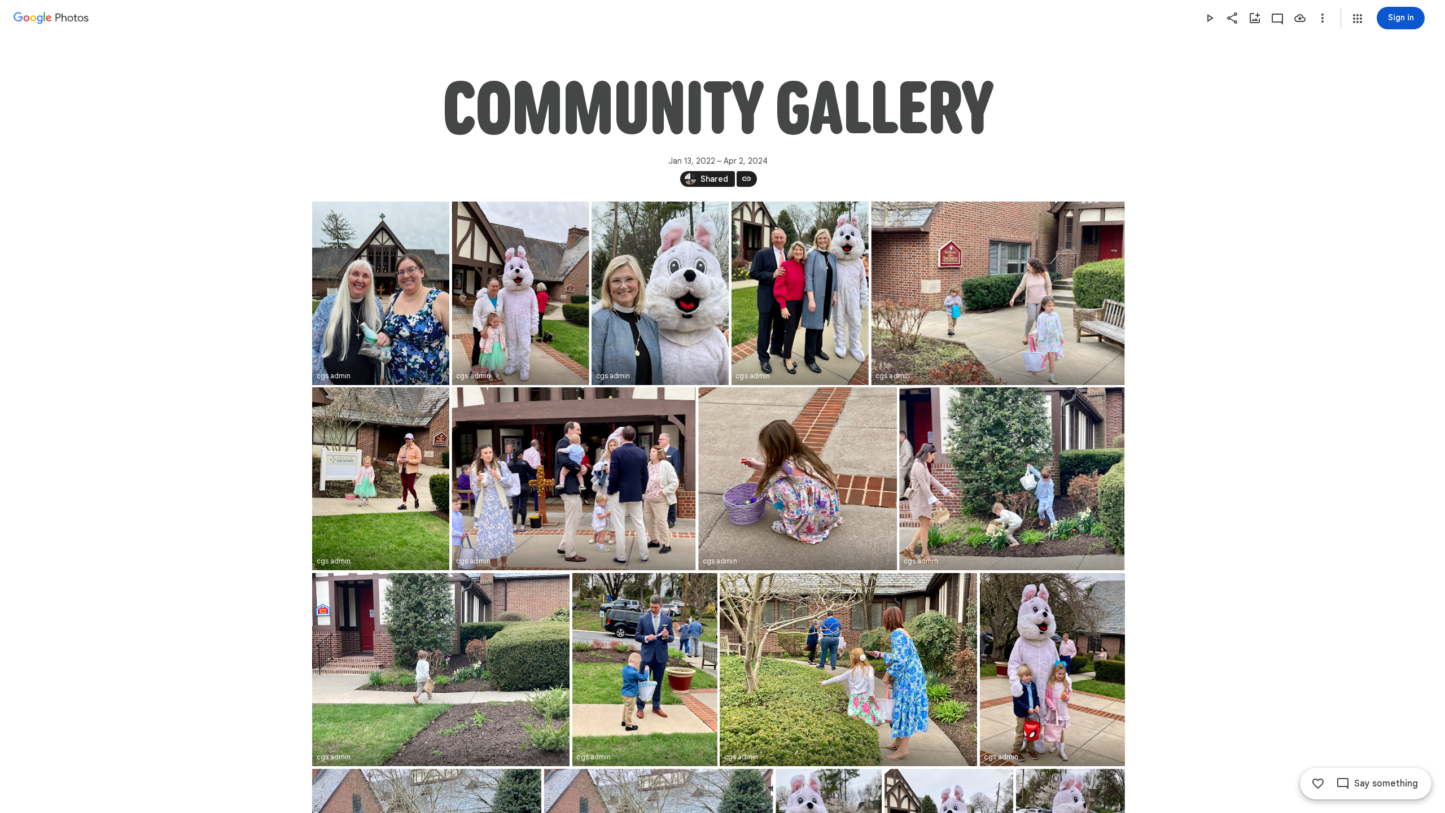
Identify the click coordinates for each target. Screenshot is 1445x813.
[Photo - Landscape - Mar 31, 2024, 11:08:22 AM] (1011, 478)
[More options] (1322, 18)
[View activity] (1277, 18)
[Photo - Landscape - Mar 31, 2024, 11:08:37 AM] (797, 478)
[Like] (1318, 783)
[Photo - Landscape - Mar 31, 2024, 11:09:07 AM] (573, 478)
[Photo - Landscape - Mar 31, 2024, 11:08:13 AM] (441, 669)
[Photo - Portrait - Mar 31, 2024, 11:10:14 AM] (799, 293)
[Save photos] (1300, 18)
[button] (1357, 18)
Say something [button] (1386, 783)
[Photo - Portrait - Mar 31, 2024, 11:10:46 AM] (520, 293)
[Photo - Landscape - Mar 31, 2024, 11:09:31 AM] (997, 293)
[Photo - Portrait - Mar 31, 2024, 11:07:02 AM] (644, 669)
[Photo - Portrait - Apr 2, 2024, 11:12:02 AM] (380, 293)
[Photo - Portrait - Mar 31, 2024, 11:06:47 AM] (1051, 669)
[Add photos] (1254, 18)
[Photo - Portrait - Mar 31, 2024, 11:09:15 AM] (380, 478)
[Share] (1232, 18)
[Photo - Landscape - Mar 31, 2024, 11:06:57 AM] (848, 669)
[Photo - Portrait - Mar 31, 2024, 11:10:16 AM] (660, 293)
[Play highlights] (1209, 18)
